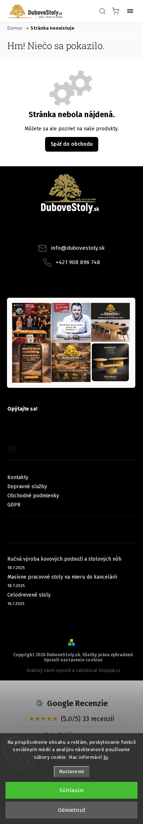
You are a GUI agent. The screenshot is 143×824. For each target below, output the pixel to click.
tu (105, 757)
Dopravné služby (27, 486)
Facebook (61, 231)
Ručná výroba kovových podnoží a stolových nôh (64, 559)
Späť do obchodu (72, 144)
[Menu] (130, 11)
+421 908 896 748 (78, 262)
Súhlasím (71, 790)
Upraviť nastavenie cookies (73, 659)
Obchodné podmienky (33, 496)
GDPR (14, 505)
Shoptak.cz (109, 670)
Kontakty (17, 477)
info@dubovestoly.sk (78, 248)
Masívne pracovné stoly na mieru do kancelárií (62, 577)
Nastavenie (71, 772)
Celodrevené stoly (29, 595)
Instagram (81, 231)
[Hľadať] (102, 10)
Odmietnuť (71, 810)
